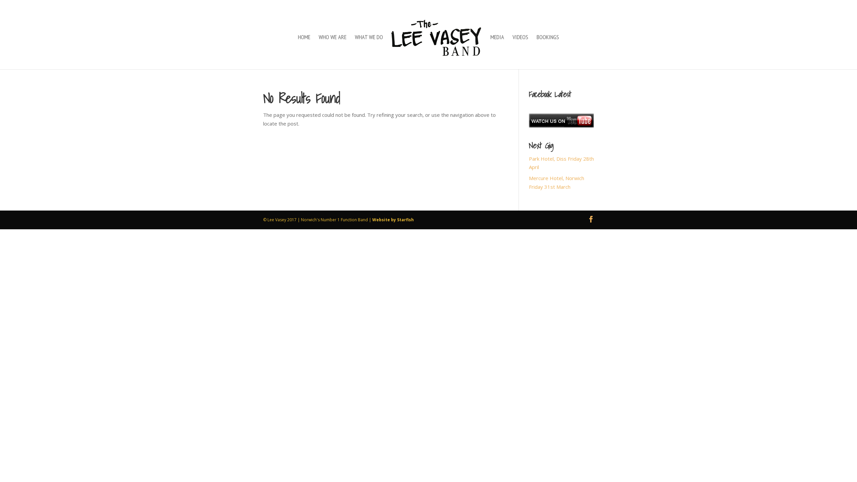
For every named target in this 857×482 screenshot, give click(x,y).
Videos (520, 38)
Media (497, 38)
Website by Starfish (393, 220)
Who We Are (332, 38)
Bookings (548, 38)
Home (304, 38)
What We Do (369, 38)
